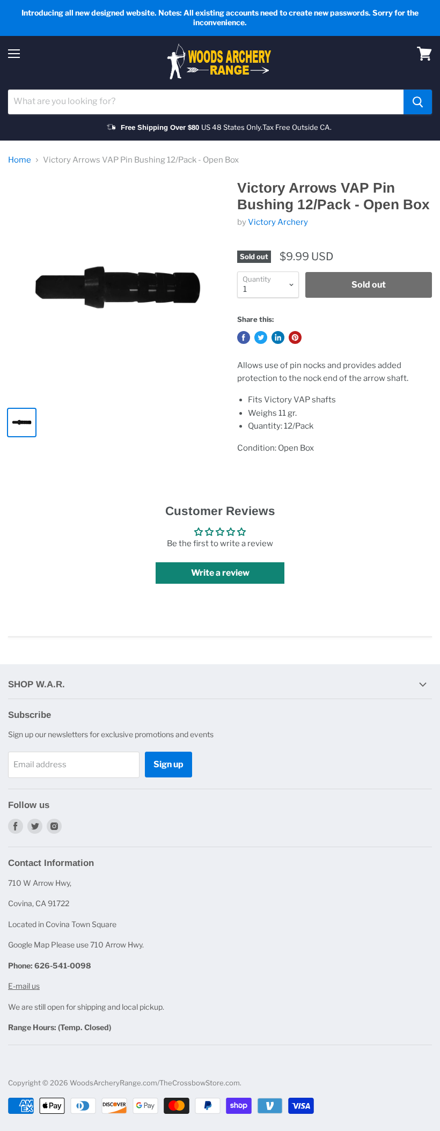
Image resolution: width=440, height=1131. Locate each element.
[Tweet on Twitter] (260, 337)
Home (19, 160)
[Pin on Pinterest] (295, 337)
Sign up (168, 764)
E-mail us (24, 985)
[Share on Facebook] (243, 337)
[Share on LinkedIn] (278, 337)
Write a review (220, 573)
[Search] (418, 102)
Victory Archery (278, 222)
